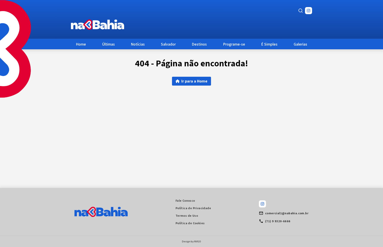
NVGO (197, 241)
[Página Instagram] (309, 11)
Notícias (138, 44)
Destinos (199, 44)
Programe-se (234, 44)
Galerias (300, 44)
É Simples (269, 44)
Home (81, 44)
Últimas (108, 44)
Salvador (168, 44)
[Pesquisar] (300, 10)
